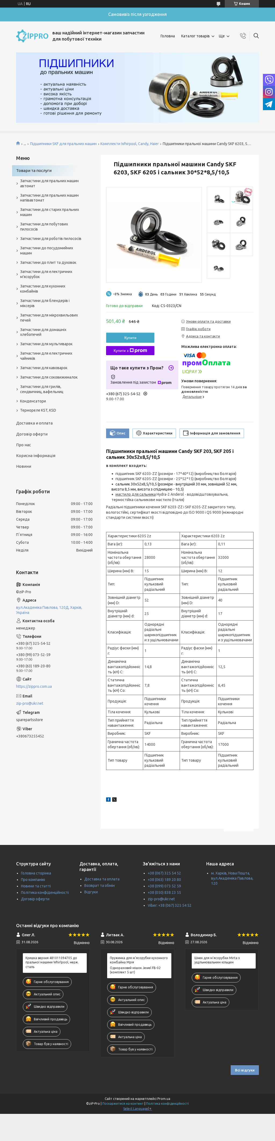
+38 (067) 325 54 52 (164, 873)
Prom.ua (163, 1098)
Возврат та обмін (99, 885)
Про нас (23, 444)
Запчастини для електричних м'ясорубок (46, 274)
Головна (168, 36)
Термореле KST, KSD (38, 410)
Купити (130, 338)
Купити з (121, 350)
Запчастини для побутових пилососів (44, 226)
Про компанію (33, 879)
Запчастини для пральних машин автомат (49, 183)
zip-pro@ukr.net (29, 703)
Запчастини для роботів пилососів (50, 238)
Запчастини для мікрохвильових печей (49, 317)
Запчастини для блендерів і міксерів (45, 303)
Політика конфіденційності (45, 892)
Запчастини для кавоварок (43, 368)
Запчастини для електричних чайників (46, 356)
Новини (23, 466)
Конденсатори (33, 401)
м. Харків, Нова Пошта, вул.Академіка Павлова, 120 (232, 878)
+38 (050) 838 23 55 (164, 892)
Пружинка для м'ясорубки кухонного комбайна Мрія (139, 960)
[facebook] (108, 800)
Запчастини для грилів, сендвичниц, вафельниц (41, 389)
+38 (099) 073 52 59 (164, 886)
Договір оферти (32, 434)
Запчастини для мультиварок (46, 344)
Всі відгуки (245, 1070)
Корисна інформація (35, 455)
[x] (114, 800)
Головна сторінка (36, 873)
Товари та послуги (34, 170)
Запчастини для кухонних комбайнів (42, 288)
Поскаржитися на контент (123, 1103)
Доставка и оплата (34, 423)
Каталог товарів (195, 36)
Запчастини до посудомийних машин (46, 250)
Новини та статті (36, 886)
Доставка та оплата (102, 879)
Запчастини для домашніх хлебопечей (43, 332)
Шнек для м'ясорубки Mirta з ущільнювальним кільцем (217, 960)
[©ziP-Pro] (32, 36)
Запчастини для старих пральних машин (49, 212)
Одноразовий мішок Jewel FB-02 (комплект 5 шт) (135, 970)
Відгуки (91, 892)
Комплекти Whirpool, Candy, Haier (129, 144)
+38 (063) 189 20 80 (164, 879)
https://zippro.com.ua (34, 686)
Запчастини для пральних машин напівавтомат (49, 198)
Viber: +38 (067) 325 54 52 (169, 905)
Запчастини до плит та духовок (48, 262)
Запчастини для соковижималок (49, 377)
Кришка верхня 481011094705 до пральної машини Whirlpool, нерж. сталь (52, 962)
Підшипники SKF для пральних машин (63, 144)
